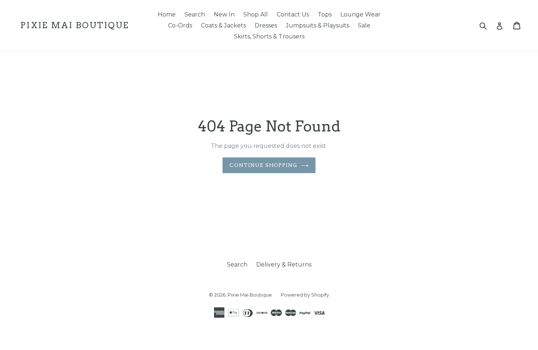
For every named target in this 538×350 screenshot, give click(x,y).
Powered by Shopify (305, 295)
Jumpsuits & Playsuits (317, 25)
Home (167, 14)
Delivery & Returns (283, 264)
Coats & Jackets (223, 25)
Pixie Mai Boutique (74, 25)
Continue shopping (263, 165)
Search (194, 14)
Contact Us (293, 14)
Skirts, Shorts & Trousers (269, 36)
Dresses (266, 25)
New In (224, 14)
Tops (325, 14)
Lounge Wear (360, 14)
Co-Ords (180, 25)
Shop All (255, 14)
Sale (364, 25)
